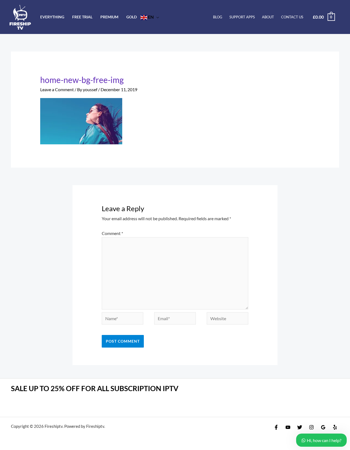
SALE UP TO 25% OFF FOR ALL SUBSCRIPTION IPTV (94, 388)
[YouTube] (287, 427)
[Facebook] (276, 427)
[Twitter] (299, 427)
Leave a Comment (57, 89)
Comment (112, 233)
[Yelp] (334, 427)
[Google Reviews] (323, 427)
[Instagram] (311, 427)
